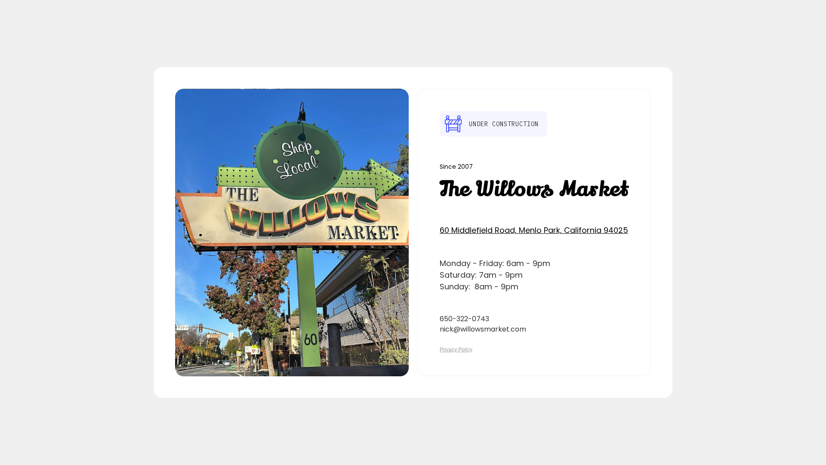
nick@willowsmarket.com (483, 329)
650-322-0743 (464, 319)
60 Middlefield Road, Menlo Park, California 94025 (534, 230)
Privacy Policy (456, 350)
